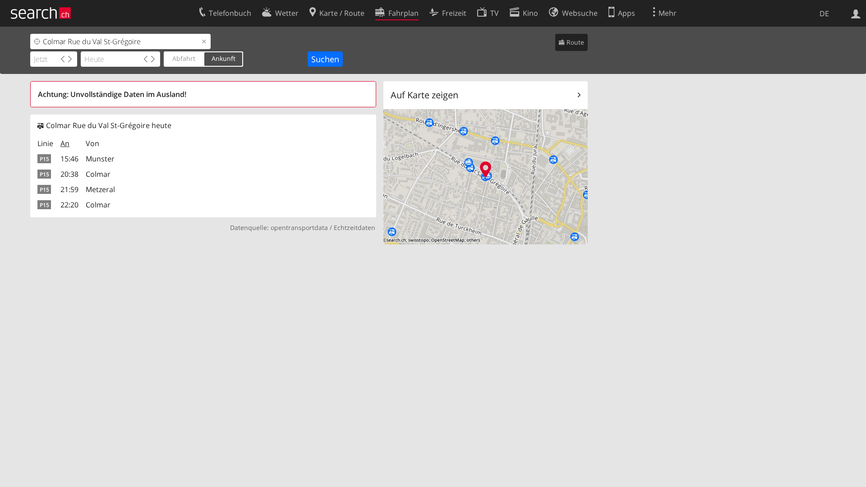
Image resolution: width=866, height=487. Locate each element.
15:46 (69, 159)
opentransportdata (299, 227)
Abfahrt (183, 58)
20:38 (69, 174)
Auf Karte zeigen (424, 95)
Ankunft (223, 58)
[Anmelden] (856, 13)
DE (824, 13)
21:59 (69, 189)
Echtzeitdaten (354, 227)
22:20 (69, 205)
